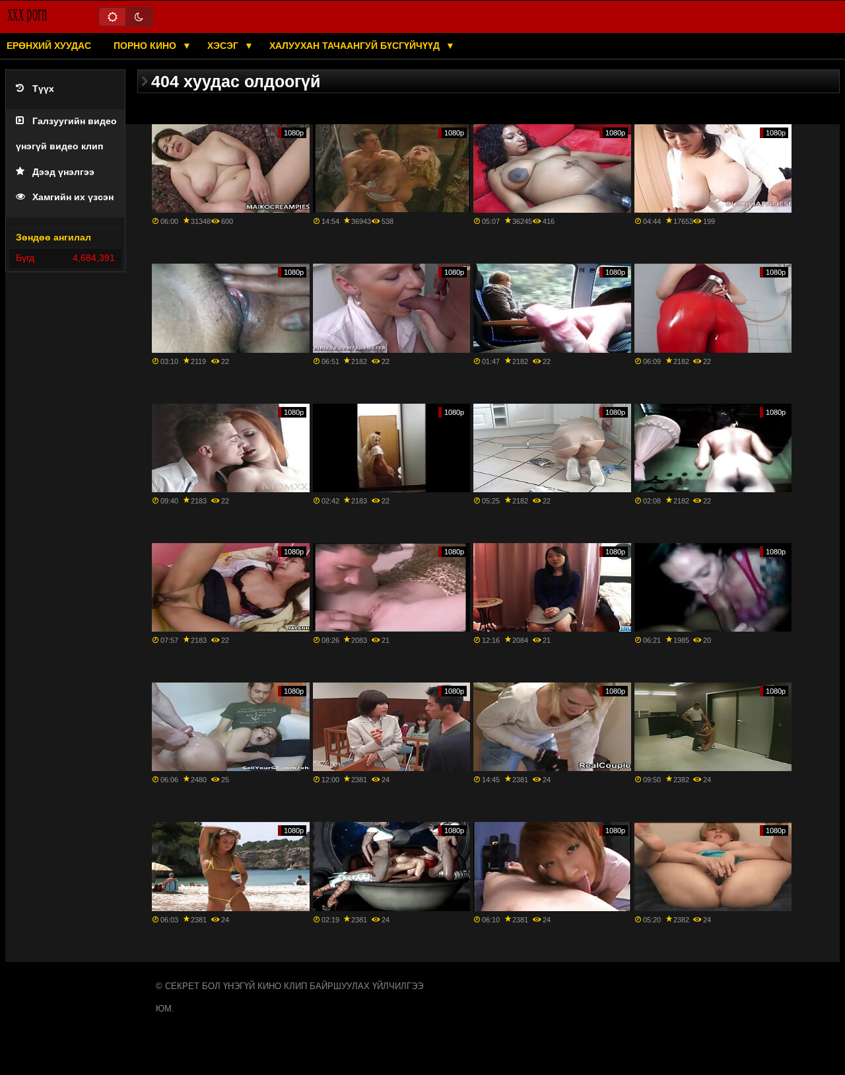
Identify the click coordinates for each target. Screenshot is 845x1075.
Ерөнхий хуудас (49, 45)
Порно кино (146, 45)
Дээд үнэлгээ (63, 172)
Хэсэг (224, 45)
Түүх (43, 89)
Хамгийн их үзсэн (73, 197)
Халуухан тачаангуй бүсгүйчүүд (355, 45)
